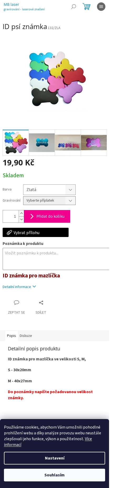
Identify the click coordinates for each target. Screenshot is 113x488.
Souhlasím (54, 475)
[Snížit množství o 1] (21, 219)
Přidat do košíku (51, 216)
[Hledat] (73, 6)
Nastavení (54, 458)
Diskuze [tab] (26, 335)
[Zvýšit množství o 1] (21, 213)
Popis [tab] (11, 335)
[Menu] (101, 6)
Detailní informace (17, 287)
